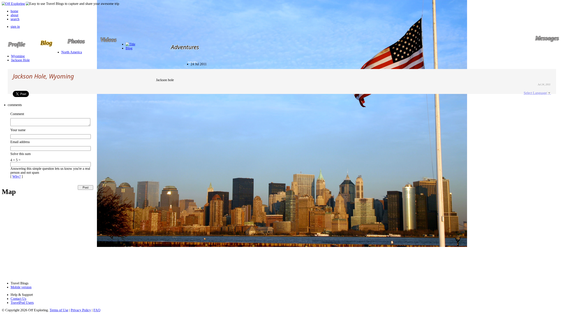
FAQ (96, 310)
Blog (129, 48)
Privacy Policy (81, 310)
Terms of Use (59, 310)
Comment (17, 114)
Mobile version (21, 287)
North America (71, 52)
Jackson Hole (20, 60)
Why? (16, 176)
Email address (20, 142)
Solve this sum (20, 154)
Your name (18, 130)
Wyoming (18, 56)
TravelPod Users (22, 302)
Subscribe (192, 62)
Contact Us (18, 299)
